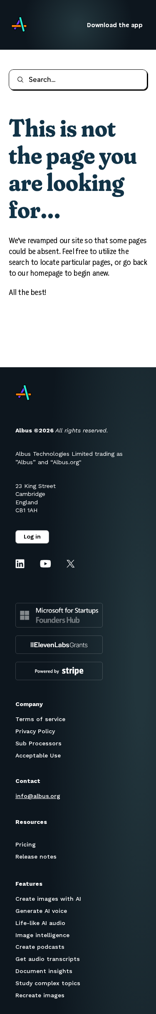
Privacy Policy (35, 731)
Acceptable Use (38, 755)
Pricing (25, 844)
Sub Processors (38, 743)
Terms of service (40, 719)
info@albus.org (37, 796)
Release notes (36, 856)
